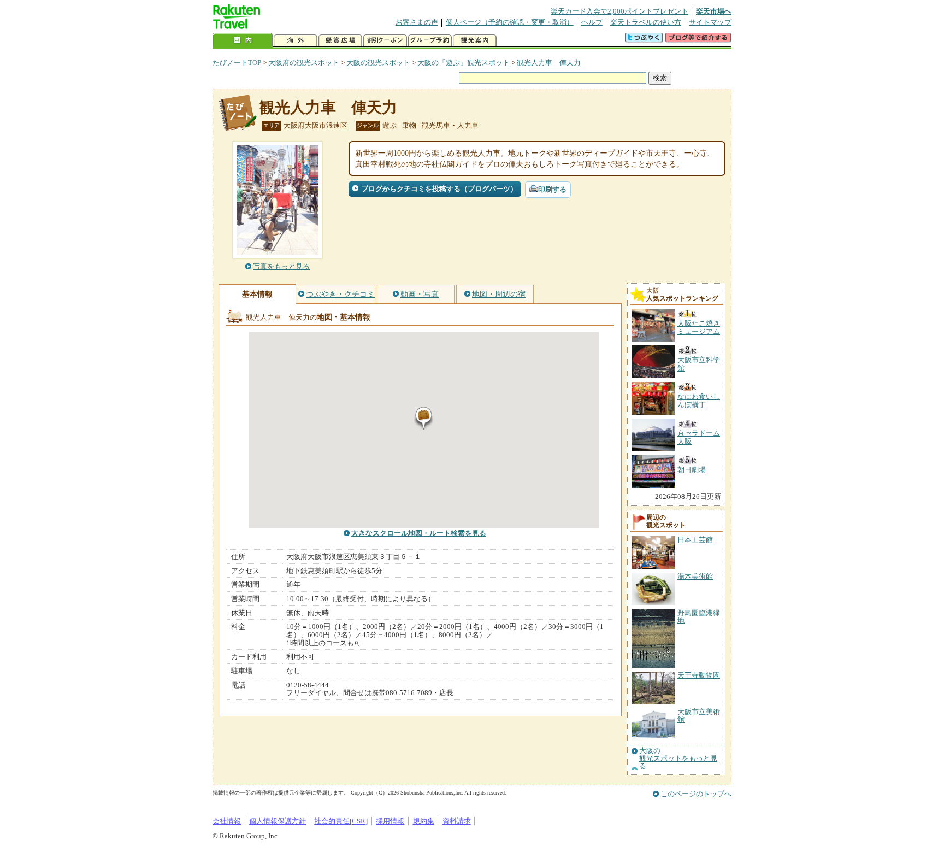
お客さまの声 (417, 22)
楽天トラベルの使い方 (645, 22)
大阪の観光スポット (378, 62)
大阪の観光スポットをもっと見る (678, 758)
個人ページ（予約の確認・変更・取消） (510, 22)
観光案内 (475, 41)
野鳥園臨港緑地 (698, 617)
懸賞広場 (340, 41)
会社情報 (227, 821)
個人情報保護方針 (277, 821)
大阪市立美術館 (698, 715)
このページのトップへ (695, 794)
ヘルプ (592, 22)
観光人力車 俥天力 (549, 62)
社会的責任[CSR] (341, 821)
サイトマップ (710, 22)
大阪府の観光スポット (303, 62)
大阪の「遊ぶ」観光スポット (463, 62)
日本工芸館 (695, 540)
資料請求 (456, 821)
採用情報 (390, 821)
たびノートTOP (237, 62)
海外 (295, 41)
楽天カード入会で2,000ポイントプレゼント (619, 11)
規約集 (423, 821)
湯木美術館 (695, 576)
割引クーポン (385, 41)
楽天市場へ (713, 11)
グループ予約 (430, 41)
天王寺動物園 (698, 675)
